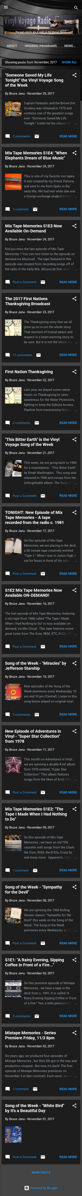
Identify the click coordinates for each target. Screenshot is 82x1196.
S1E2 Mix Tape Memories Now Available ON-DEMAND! (33, 593)
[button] (74, 76)
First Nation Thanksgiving (29, 371)
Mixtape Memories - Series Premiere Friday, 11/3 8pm (30, 1035)
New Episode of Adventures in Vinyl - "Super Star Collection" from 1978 (33, 736)
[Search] (76, 8)
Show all (69, 62)
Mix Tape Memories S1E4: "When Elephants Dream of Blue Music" (36, 155)
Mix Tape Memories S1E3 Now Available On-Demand (33, 228)
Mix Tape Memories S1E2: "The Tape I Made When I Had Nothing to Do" (36, 814)
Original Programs (41, 46)
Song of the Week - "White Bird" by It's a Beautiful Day (34, 1108)
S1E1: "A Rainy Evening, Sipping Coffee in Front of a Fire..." (34, 962)
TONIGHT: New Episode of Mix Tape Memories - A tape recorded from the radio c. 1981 (34, 517)
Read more (68, 136)
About (12, 46)
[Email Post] (36, 138)
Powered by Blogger (43, 1188)
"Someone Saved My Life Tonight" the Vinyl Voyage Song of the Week (34, 80)
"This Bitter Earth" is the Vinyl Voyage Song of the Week (32, 442)
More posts (41, 1172)
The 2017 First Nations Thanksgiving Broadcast (27, 301)
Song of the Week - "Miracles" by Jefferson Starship (35, 666)
